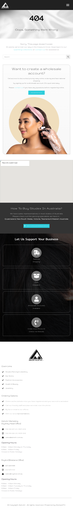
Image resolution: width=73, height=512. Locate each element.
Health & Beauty (12, 384)
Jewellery (9, 388)
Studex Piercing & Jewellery (16, 372)
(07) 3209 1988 (10, 465)
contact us (40, 49)
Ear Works (10, 376)
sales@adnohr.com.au (14, 437)
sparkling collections (23, 49)
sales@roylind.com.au (14, 474)
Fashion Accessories (14, 380)
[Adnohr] (36, 350)
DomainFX (60, 505)
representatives (23, 413)
